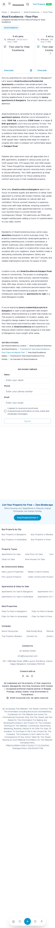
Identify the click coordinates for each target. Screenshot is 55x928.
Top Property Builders (12, 636)
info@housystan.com (28, 656)
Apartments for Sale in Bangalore (17, 591)
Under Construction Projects (41, 577)
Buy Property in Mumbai (42, 534)
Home (4, 12)
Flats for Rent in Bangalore (14, 611)
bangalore (15, 12)
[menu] (4, 4)
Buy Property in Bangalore (14, 534)
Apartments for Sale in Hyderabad (17, 597)
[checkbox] (5, 411)
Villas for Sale (8, 559)
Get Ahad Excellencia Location (14, 346)
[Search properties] (27, 4)
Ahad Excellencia (31, 12)
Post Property (42, 4)
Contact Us (32, 636)
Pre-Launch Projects (11, 577)
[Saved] (35, 921)
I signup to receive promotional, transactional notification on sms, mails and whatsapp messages (28, 411)
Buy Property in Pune (41, 539)
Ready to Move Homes (38, 572)
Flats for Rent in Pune (42, 616)
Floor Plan (48, 12)
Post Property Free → (27, 518)
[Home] (13, 921)
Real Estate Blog (34, 631)
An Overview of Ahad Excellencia (23, 359)
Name (7, 374)
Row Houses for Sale (35, 559)
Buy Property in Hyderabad (14, 539)
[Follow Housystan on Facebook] (23, 676)
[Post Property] (27, 921)
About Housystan (10, 631)
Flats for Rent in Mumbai (43, 611)
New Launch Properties (12, 572)
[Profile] (41, 921)
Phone (7, 386)
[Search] (20, 921)
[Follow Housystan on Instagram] (32, 676)
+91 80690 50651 (27, 651)
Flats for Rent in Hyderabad (14, 616)
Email (6, 397)
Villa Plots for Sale (34, 554)
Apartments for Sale (11, 554)
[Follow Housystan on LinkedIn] (27, 676)
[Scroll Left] (4, 53)
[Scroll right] (50, 53)
